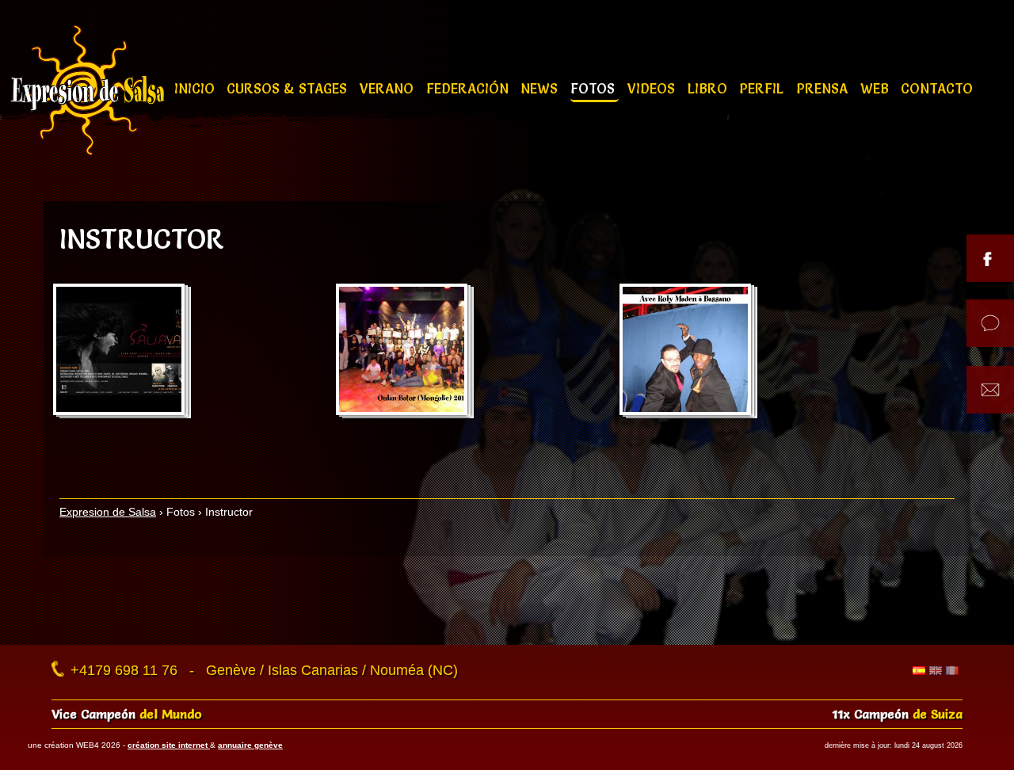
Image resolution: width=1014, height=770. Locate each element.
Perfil (763, 88)
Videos (653, 88)
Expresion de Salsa (107, 511)
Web (876, 88)
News (541, 88)
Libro (709, 88)
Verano (388, 88)
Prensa (824, 88)
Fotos (594, 88)
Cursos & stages (289, 88)
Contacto (937, 88)
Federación (469, 88)
